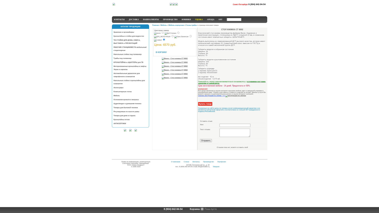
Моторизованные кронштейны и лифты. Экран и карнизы (130, 67)
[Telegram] (171, 5)
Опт (220, 19)
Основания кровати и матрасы (126, 99)
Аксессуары (118, 87)
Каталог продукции (130, 27)
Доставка (134, 19)
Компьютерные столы (123, 91)
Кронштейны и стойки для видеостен (129, 36)
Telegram (216, 166)
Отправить (206, 140)
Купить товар (205, 104)
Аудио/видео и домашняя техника (127, 103)
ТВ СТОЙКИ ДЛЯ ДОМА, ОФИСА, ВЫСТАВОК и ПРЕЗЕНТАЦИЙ (127, 41)
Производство (170, 19)
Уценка (199, 19)
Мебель (117, 95)
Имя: (202, 124)
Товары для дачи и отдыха (124, 115)
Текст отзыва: (205, 129)
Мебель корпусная (176, 25)
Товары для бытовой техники (126, 107)
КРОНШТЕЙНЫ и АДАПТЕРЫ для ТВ (128, 62)
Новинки (186, 19)
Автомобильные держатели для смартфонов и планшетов (127, 74)
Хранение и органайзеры (124, 32)
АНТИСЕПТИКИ (120, 123)
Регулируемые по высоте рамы (126, 111)
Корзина (195, 209)
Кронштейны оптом (122, 119)
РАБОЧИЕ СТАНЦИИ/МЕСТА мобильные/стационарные (130, 48)
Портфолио (221, 162)
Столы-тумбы (191, 25)
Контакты (119, 19)
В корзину (161, 52)
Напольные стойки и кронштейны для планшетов (129, 82)
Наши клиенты (151, 19)
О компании (175, 162)
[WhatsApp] (174, 5)
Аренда (210, 19)
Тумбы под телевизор (122, 58)
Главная (155, 25)
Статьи (186, 162)
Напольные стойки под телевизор (128, 54)
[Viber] (176, 5)
